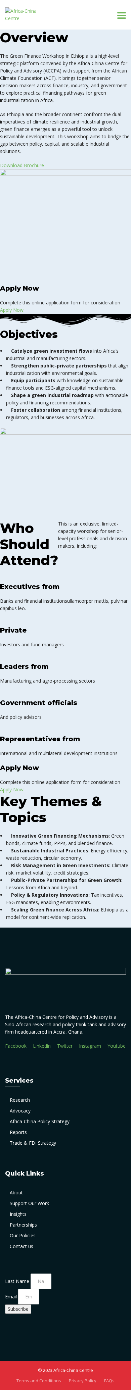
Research (20, 1100)
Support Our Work (29, 1203)
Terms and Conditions (38, 1381)
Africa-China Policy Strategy (40, 1121)
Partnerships (23, 1225)
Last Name (18, 1281)
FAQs (109, 1381)
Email (11, 1296)
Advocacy (20, 1110)
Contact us (21, 1246)
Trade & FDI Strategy (33, 1143)
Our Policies (23, 1235)
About (16, 1192)
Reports (18, 1132)
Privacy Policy (82, 1381)
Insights (18, 1214)
